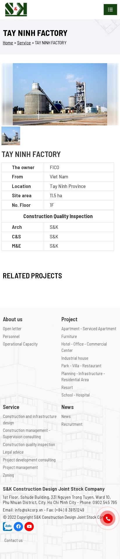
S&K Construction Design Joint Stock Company (73, 517)
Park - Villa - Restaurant (81, 365)
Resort (67, 387)
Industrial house (74, 358)
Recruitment (71, 424)
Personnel (11, 336)
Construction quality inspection (29, 444)
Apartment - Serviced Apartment (88, 328)
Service (24, 42)
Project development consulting (29, 459)
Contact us (13, 540)
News (66, 416)
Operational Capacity (20, 343)
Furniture (69, 336)
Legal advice (13, 451)
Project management (20, 467)
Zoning (8, 475)
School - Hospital (75, 394)
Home (8, 42)
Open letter (12, 328)
